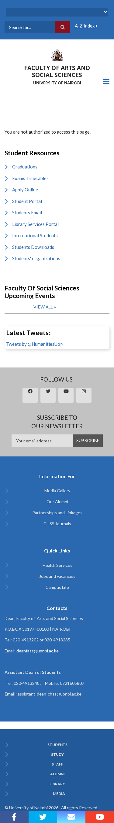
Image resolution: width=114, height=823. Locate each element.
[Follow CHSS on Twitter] (43, 817)
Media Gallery (57, 490)
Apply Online (25, 189)
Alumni (57, 774)
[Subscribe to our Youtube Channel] (99, 817)
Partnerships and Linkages (57, 512)
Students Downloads (33, 247)
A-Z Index (85, 25)
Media (59, 793)
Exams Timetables (30, 178)
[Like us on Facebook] (14, 817)
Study (57, 754)
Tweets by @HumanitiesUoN (35, 344)
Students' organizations (36, 258)
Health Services (57, 565)
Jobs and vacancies (57, 576)
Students (57, 745)
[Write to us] (71, 817)
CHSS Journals (57, 523)
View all (43, 306)
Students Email (27, 212)
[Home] (57, 55)
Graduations (24, 166)
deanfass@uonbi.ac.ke (37, 650)
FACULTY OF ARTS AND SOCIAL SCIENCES (57, 71)
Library (57, 784)
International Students (35, 235)
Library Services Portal (35, 224)
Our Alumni (57, 501)
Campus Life (57, 587)
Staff (57, 764)
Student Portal (27, 201)
